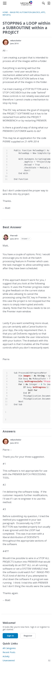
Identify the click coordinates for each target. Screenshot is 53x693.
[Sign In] (48, 3)
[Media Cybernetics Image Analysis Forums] (26, 3)
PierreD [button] (14, 235)
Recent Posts (9, 652)
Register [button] (28, 635)
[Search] (43, 3)
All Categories (9, 648)
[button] (6, 42)
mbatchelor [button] (15, 40)
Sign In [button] (10, 635)
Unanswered (26, 660)
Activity (6, 656)
